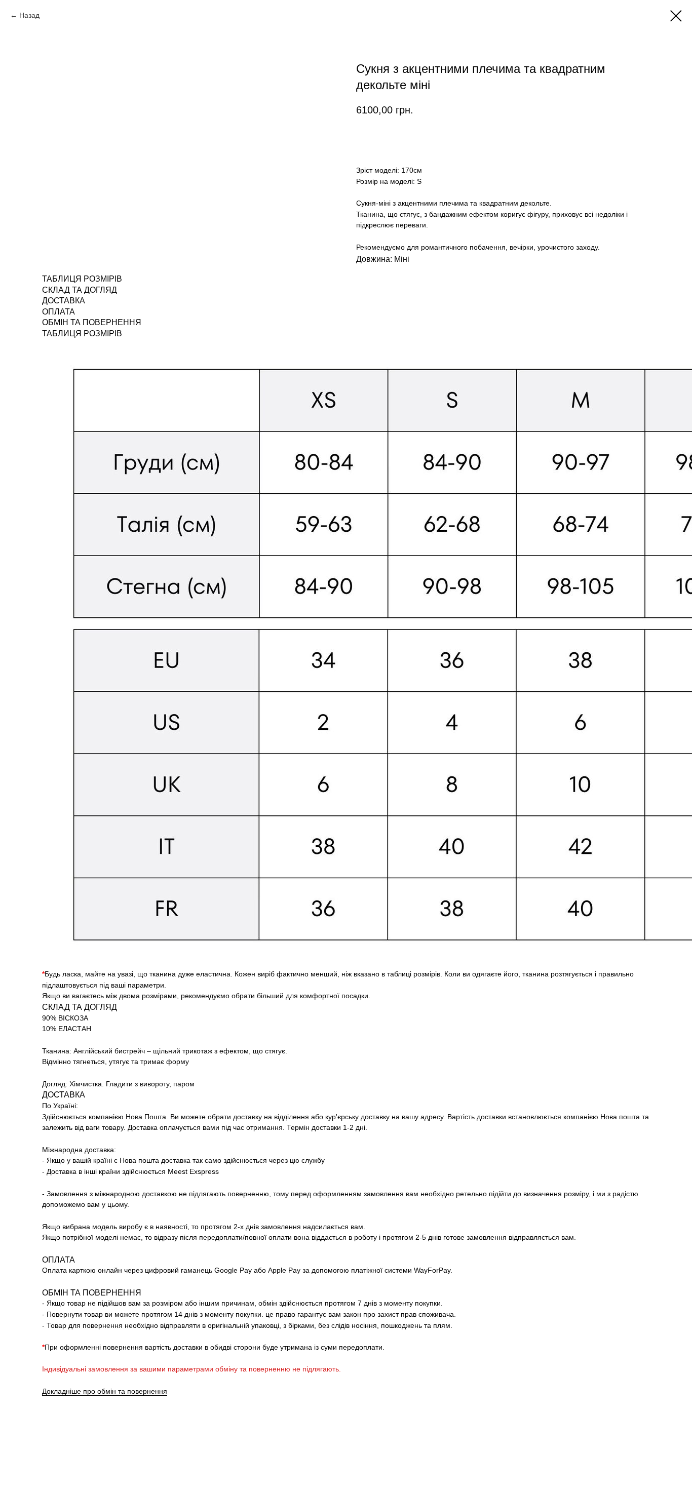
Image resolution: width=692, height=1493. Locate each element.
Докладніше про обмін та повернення (104, 1391)
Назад (29, 15)
